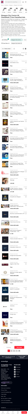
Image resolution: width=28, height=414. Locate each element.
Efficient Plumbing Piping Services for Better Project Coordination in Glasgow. (16, 71)
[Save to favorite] (26, 54)
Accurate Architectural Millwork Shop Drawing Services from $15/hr (17, 139)
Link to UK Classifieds (5, 400)
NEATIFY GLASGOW (14, 289)
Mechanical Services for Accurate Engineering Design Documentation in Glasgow (17, 55)
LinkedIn (18, 376)
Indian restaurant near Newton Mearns (17, 122)
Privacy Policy (4, 390)
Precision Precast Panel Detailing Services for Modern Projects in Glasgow (17, 88)
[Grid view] (23, 49)
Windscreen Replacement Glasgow (16, 298)
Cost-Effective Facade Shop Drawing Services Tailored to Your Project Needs (17, 164)
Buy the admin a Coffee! (6, 398)
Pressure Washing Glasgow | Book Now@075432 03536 (16, 281)
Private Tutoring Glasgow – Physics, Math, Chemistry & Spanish (16, 80)
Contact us (3, 407)
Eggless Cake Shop (14, 264)
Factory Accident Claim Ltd (16, 238)
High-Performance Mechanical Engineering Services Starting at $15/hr (17, 155)
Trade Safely (3, 394)
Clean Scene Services (15, 222)
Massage (12, 180)
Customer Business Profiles (7, 402)
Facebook (18, 369)
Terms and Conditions (5, 388)
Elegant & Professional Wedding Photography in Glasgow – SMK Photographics (17, 340)
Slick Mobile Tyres (14, 62)
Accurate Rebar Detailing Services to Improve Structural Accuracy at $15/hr (17, 147)
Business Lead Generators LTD (17, 213)
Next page (19, 347)
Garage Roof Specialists (15, 255)
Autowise (12, 305)
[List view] (26, 49)
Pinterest (18, 371)
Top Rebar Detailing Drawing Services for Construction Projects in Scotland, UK (16, 323)
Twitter (17, 374)
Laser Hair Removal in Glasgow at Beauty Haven (17, 172)
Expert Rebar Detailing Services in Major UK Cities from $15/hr (16, 113)
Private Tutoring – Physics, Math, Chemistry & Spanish (16, 189)
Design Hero (13, 314)
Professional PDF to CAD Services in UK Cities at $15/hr (17, 105)
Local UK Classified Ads (6, 392)
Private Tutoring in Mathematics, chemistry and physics (16, 206)
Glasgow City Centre (15, 43)
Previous (9, 347)
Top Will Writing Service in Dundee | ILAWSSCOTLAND (16, 331)
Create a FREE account (22, 357)
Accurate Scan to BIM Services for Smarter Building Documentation (17, 97)
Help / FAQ (3, 396)
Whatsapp (18, 367)
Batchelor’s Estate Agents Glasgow (16, 273)
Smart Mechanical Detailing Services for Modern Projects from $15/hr (17, 130)
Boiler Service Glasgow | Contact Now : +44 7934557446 (15, 231)
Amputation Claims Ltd (15, 247)
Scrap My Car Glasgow (15, 196)
